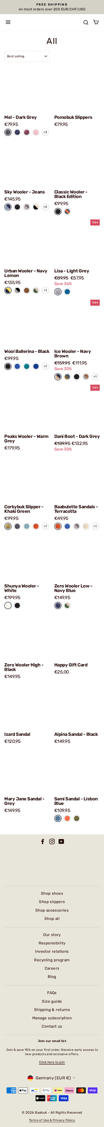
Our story (52, 935)
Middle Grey (26, 207)
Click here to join (52, 1062)
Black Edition (17, 207)
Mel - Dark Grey (20, 117)
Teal (26, 366)
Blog (52, 976)
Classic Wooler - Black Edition (71, 194)
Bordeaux (26, 132)
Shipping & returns (52, 1009)
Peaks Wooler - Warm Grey (26, 438)
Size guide (52, 1001)
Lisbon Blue (58, 818)
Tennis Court (36, 290)
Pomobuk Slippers (73, 117)
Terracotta (36, 526)
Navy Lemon (8, 290)
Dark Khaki (76, 818)
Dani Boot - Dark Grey (77, 436)
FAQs (52, 993)
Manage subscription (52, 1018)
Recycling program (52, 960)
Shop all (52, 918)
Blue (17, 366)
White (8, 605)
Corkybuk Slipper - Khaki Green (23, 509)
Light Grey (58, 292)
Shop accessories (52, 910)
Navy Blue (17, 132)
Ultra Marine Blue (67, 526)
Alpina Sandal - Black (76, 734)
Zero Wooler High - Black (23, 667)
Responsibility (52, 943)
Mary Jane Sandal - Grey (24, 801)
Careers (52, 968)
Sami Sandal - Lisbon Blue (76, 801)
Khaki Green (8, 526)
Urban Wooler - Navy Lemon (25, 273)
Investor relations (52, 951)
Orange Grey (67, 211)
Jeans (8, 207)
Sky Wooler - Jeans (24, 192)
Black (8, 366)
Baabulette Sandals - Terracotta (76, 509)
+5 (45, 207)
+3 (45, 132)
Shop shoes (52, 893)
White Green (67, 605)
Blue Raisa (67, 377)
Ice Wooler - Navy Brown (72, 353)
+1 (45, 290)
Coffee (26, 290)
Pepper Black (17, 290)
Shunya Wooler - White (21, 588)
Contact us (52, 1026)
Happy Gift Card (71, 665)
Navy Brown (58, 377)
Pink (36, 132)
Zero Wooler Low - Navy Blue (73, 588)
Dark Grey (8, 132)
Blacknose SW (36, 207)
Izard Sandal (17, 734)
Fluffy (86, 526)
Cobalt (36, 366)
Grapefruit (67, 818)
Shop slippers (52, 901)
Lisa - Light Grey (71, 271)
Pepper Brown (86, 377)
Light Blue (26, 526)
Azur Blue (67, 292)
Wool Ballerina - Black (26, 351)
